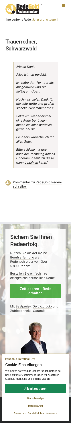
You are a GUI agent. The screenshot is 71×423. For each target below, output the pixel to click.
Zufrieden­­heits (20, 310)
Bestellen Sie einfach (25, 273)
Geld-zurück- (42, 306)
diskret (32, 253)
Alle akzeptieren (35, 388)
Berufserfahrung (22, 257)
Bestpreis (22, 306)
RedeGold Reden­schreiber (37, 184)
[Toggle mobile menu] (64, 5)
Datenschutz (20, 413)
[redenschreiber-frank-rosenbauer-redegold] (35, 323)
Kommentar (21, 182)
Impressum (51, 413)
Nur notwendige (35, 398)
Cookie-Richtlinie (36, 413)
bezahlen (31, 162)
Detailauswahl (35, 406)
